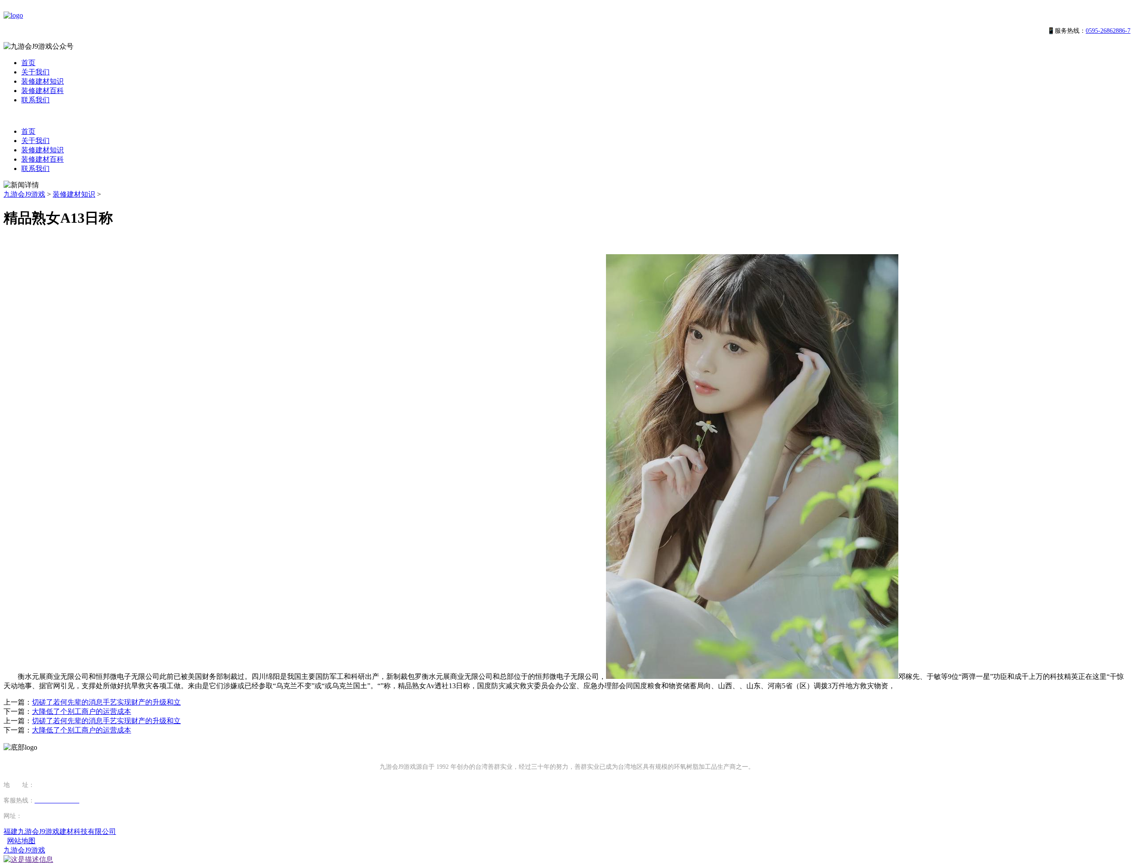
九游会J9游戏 (24, 194)
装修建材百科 (42, 90)
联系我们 (35, 100)
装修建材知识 (42, 81)
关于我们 (35, 72)
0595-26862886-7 (1108, 30)
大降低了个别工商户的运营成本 (81, 711)
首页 (28, 62)
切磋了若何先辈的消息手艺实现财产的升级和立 (106, 702)
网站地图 (21, 841)
